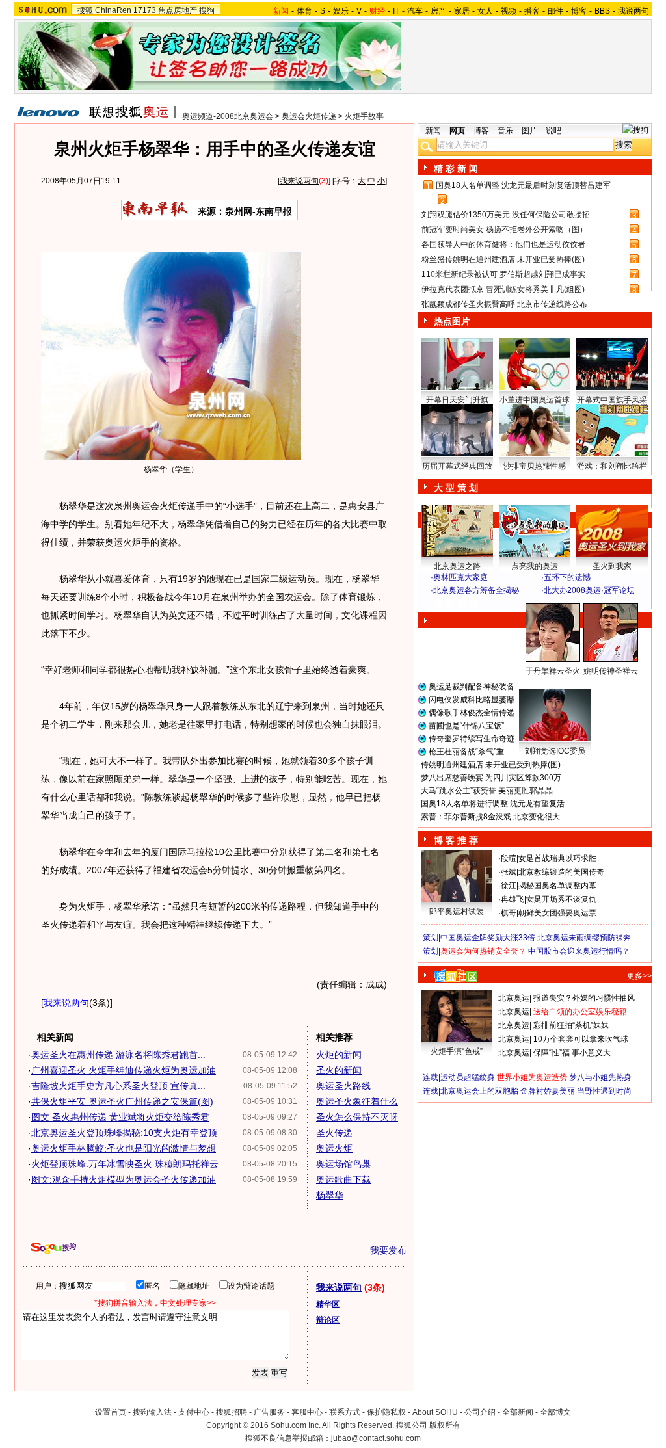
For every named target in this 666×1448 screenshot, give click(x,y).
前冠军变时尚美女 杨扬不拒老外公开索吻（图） (504, 229)
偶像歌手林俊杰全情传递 (471, 712)
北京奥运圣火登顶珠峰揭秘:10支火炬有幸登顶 (124, 1132)
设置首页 (110, 1412)
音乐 (505, 130)
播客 (532, 11)
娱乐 (341, 11)
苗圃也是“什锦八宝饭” (466, 725)
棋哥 (508, 912)
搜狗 (207, 10)
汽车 (415, 11)
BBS (602, 11)
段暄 (508, 858)
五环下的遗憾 (567, 577)
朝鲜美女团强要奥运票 (557, 912)
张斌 (508, 871)
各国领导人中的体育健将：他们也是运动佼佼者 (503, 244)
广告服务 (269, 1412)
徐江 (508, 885)
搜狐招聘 (231, 1412)
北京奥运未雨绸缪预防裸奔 (584, 937)
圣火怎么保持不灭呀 (357, 1117)
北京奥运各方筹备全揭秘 (476, 590)
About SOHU (435, 1412)
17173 (144, 10)
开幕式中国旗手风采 (612, 399)
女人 (485, 11)
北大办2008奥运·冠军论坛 (589, 590)
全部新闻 (517, 1412)
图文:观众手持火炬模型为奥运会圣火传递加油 (123, 1179)
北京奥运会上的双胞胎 (479, 1091)
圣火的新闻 (339, 1070)
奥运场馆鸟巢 (343, 1164)
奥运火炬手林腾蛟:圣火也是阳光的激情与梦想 (123, 1148)
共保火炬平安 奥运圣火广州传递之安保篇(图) (122, 1101)
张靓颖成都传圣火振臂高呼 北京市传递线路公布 (504, 304)
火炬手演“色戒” (457, 1051)
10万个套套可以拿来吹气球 (580, 1039)
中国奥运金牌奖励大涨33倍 (487, 937)
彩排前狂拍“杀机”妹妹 (571, 1025)
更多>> (639, 976)
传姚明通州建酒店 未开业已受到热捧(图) (491, 764)
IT (396, 11)
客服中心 (307, 1412)
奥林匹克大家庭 (460, 577)
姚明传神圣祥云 (610, 671)
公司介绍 (480, 1412)
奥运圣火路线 (343, 1086)
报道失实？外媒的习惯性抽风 (584, 998)
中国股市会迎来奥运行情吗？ (579, 951)
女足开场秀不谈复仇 (561, 899)
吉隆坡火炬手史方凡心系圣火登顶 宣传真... (118, 1086)
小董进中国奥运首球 (535, 399)
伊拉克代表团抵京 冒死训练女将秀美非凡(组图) (503, 289)
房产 (438, 11)
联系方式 (344, 1412)
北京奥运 (513, 998)
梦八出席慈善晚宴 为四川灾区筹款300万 (491, 777)
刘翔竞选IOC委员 (555, 751)
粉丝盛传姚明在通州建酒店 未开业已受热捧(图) (503, 259)
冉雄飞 (512, 899)
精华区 (328, 1304)
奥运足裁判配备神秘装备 (471, 686)
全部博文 (555, 1412)
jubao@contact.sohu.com (376, 1438)
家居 (462, 11)
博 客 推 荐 (456, 840)
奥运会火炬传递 (309, 116)
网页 (457, 130)
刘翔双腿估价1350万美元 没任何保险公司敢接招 (505, 214)
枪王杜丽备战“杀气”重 (466, 751)
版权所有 (444, 1425)
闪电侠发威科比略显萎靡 (471, 699)
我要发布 (388, 1250)
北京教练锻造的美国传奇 (561, 871)
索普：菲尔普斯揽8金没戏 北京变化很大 (490, 816)
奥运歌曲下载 (343, 1179)
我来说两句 (299, 180)
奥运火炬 (334, 1148)
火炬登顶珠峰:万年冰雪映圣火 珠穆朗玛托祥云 (125, 1164)
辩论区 (328, 1319)
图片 (529, 130)
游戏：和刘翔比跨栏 (612, 466)
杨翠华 (329, 1195)
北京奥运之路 (457, 566)
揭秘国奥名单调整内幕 (557, 885)
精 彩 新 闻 (456, 168)
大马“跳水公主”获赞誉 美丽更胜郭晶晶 (487, 790)
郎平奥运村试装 (456, 911)
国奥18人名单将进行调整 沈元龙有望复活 (493, 803)
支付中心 (193, 1412)
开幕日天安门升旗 (457, 399)
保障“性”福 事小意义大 (572, 1052)
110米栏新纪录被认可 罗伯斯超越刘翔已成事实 (503, 274)
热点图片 (452, 321)
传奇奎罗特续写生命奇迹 (471, 738)
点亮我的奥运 (534, 566)
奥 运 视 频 (456, 603)
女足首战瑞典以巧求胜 (557, 858)
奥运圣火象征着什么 (357, 1101)
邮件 (555, 11)
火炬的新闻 (339, 1054)
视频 (508, 11)
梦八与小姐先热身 (600, 1077)
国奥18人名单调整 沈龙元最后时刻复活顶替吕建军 (523, 185)
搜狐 (85, 10)
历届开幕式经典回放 (457, 466)
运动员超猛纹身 (467, 1077)
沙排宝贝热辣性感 (534, 466)
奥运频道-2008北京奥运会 (227, 116)
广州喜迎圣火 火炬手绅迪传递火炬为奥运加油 (123, 1070)
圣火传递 (334, 1132)
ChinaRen (113, 10)
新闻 (433, 130)
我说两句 (633, 11)
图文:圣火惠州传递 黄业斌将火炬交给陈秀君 (120, 1117)
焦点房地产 (177, 10)
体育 (304, 11)
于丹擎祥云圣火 (553, 671)
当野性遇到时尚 (604, 1091)
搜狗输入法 (152, 1412)
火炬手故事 (364, 116)
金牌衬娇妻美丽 (547, 1091)
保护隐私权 (386, 1412)
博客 (579, 11)
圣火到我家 (612, 566)
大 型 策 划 (456, 487)
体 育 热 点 (541, 683)
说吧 (553, 130)
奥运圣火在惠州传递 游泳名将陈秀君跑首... (118, 1054)
